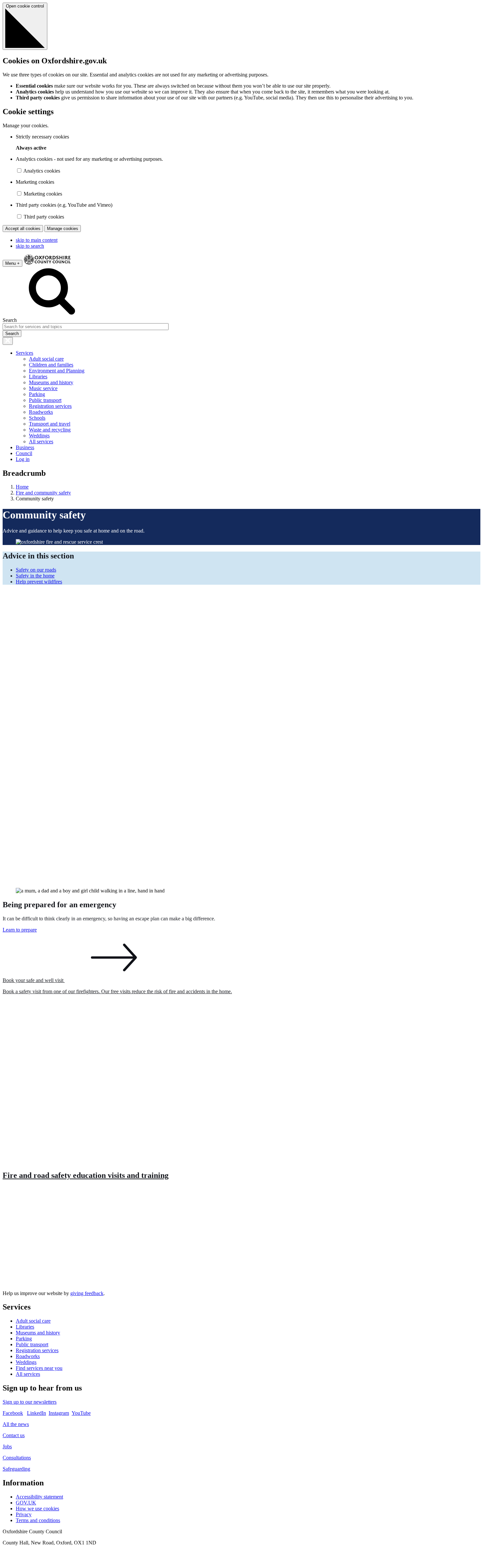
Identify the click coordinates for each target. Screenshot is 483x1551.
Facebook (13, 1413)
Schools (37, 418)
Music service (43, 388)
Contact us (14, 1435)
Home (22, 487)
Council (24, 453)
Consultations (17, 1457)
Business (25, 447)
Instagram (59, 1413)
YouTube (81, 1413)
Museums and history (51, 382)
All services (41, 441)
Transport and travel (49, 424)
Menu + (12, 263)
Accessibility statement (39, 1496)
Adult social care (46, 359)
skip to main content (37, 240)
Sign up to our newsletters (30, 1402)
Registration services (50, 406)
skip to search (30, 246)
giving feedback (87, 1293)
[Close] (8, 341)
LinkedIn (36, 1413)
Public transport (45, 400)
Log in (23, 459)
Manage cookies (62, 228)
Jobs (7, 1446)
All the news (16, 1424)
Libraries (38, 376)
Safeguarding (16, 1469)
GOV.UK (26, 1502)
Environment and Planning (56, 370)
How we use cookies (37, 1508)
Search (10, 320)
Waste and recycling (50, 429)
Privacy (24, 1514)
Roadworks (41, 412)
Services (24, 353)
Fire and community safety (43, 492)
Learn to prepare (20, 930)
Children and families (51, 364)
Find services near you (39, 1368)
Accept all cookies (22, 228)
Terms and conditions (38, 1520)
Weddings (39, 435)
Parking (37, 394)
